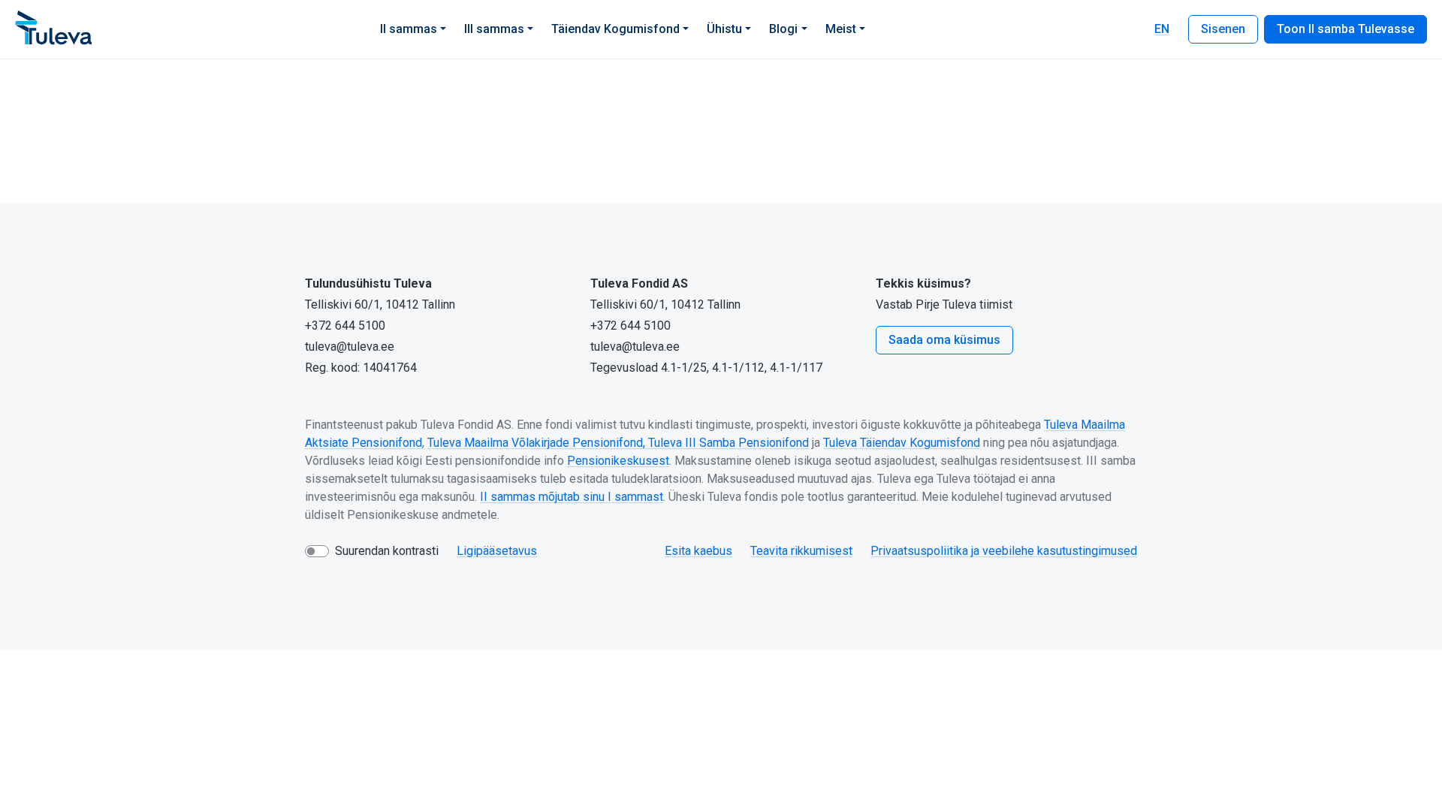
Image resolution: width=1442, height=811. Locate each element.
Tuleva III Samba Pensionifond (728, 443)
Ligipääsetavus (497, 551)
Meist (840, 29)
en (1161, 29)
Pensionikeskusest (618, 461)
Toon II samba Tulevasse (1345, 29)
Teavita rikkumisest (801, 551)
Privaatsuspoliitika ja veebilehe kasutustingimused (1003, 551)
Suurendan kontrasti (387, 551)
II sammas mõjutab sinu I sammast (571, 497)
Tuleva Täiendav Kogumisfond (901, 443)
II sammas (408, 29)
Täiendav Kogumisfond (615, 29)
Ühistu (724, 29)
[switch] (317, 551)
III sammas (494, 29)
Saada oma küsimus (944, 340)
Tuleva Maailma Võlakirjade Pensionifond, (537, 443)
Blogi (783, 29)
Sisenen (1223, 29)
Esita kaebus (698, 551)
